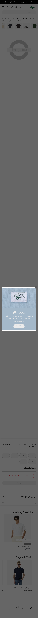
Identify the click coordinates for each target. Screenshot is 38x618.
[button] (36, 287)
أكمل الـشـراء (19, 326)
